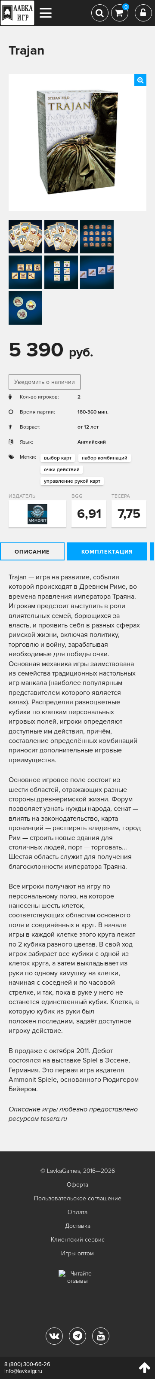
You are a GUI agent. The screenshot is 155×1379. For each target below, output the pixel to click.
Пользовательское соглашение (77, 1198)
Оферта (77, 1184)
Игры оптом (77, 1253)
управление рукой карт (72, 481)
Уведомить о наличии (44, 382)
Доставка (77, 1226)
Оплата (77, 1212)
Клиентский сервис (78, 1239)
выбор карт (57, 458)
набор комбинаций (104, 458)
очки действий (62, 469)
